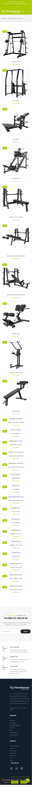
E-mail (20, 708)
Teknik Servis (13, 753)
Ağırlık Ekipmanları (14, 732)
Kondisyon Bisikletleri (15, 725)
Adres (11, 710)
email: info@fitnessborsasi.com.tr (21, 3)
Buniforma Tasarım (25, 777)
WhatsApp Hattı (13, 708)
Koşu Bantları (13, 723)
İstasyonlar (12, 727)
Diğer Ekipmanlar (14, 735)
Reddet (24, 782)
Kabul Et (14, 782)
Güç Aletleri (12, 720)
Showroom (12, 748)
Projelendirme (13, 750)
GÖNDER (25, 631)
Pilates (11, 730)
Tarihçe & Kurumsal (14, 746)
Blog (11, 758)
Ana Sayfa (3, 18)
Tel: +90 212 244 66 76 (8, 3)
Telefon (25, 708)
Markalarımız (13, 755)
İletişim (11, 760)
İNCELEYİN (14, 44)
